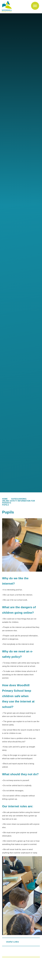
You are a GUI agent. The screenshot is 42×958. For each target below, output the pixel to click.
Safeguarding (18, 499)
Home (5, 499)
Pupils (5, 505)
